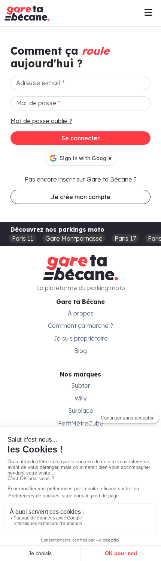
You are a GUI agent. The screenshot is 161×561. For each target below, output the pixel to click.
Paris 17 (125, 238)
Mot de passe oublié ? (41, 121)
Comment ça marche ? (80, 325)
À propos (81, 313)
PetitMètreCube (80, 423)
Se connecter (80, 138)
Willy (81, 398)
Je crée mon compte (80, 197)
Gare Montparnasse (74, 238)
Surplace (80, 410)
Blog (80, 350)
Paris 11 (22, 238)
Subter (80, 385)
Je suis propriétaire (81, 338)
